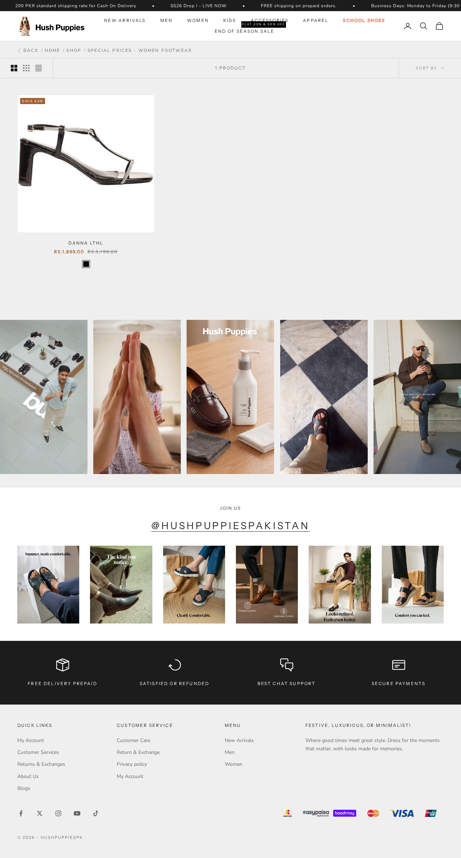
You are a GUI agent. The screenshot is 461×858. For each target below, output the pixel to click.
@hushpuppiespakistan (230, 526)
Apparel (315, 20)
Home (53, 50)
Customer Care (133, 740)
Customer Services (38, 752)
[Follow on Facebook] (20, 813)
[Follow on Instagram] (58, 813)
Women (198, 20)
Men (166, 20)
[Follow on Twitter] (39, 813)
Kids (229, 20)
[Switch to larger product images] (14, 68)
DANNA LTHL (86, 243)
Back (30, 50)
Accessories (270, 20)
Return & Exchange (138, 752)
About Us (28, 776)
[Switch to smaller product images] (26, 68)
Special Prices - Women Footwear (140, 50)
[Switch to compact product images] (38, 68)
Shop (73, 50)
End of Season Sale (245, 31)
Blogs (23, 788)
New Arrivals (125, 20)
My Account (30, 740)
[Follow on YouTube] (77, 813)
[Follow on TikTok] (95, 813)
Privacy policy (132, 764)
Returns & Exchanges (41, 764)
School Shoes (364, 20)
